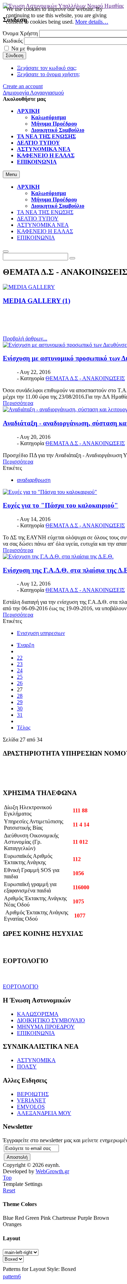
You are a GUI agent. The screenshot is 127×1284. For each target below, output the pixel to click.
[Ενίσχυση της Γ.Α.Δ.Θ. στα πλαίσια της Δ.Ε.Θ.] (58, 556)
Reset (9, 1190)
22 (20, 658)
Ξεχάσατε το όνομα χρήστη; (48, 74)
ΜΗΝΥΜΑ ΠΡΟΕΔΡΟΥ (46, 1027)
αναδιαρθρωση (33, 480)
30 (20, 708)
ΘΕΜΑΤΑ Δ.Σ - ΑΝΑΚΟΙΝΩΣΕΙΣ (85, 378)
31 (20, 715)
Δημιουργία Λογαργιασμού (33, 93)
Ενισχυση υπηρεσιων (41, 633)
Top (7, 1178)
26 (20, 683)
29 (20, 702)
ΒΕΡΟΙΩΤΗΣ (33, 1094)
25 (20, 677)
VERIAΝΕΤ (31, 1100)
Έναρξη (25, 645)
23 (20, 664)
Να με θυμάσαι (28, 49)
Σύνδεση (14, 55)
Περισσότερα (18, 403)
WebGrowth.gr (52, 1171)
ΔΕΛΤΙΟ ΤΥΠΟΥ (38, 219)
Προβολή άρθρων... (25, 338)
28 (20, 696)
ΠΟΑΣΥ (27, 1067)
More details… (91, 22)
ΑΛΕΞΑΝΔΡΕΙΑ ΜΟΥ (44, 1113)
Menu (11, 174)
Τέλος (23, 728)
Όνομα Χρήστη (20, 33)
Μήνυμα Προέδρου (54, 199)
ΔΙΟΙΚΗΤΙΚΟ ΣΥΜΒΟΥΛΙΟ (51, 1020)
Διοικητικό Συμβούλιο (57, 206)
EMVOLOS (31, 1107)
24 (20, 670)
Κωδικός (13, 41)
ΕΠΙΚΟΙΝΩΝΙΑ (36, 238)
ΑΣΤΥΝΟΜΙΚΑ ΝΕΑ (43, 225)
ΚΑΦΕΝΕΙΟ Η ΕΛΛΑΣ (45, 231)
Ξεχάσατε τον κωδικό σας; (47, 68)
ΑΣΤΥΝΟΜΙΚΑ (36, 1060)
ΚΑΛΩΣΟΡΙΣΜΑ (38, 1014)
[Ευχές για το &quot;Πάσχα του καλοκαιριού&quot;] (50, 492)
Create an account (23, 86)
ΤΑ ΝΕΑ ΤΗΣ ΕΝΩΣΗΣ (45, 212)
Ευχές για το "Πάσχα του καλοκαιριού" (60, 505)
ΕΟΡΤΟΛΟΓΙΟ (20, 986)
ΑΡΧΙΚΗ (28, 187)
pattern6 (12, 1276)
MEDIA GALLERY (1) (36, 300)
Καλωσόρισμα (48, 193)
